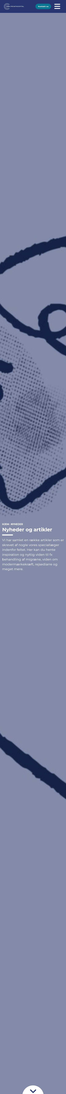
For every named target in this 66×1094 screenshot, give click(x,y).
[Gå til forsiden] (7, 6)
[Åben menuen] (57, 6)
